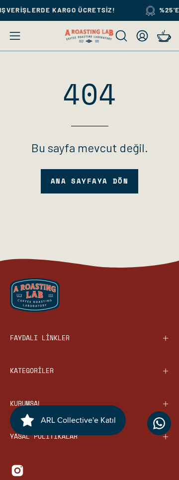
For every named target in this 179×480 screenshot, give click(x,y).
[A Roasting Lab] (89, 36)
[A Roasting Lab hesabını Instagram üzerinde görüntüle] (17, 470)
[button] (120, 36)
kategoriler (32, 371)
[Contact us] (159, 423)
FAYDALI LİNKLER (40, 338)
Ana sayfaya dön (90, 181)
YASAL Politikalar (44, 436)
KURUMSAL (26, 403)
